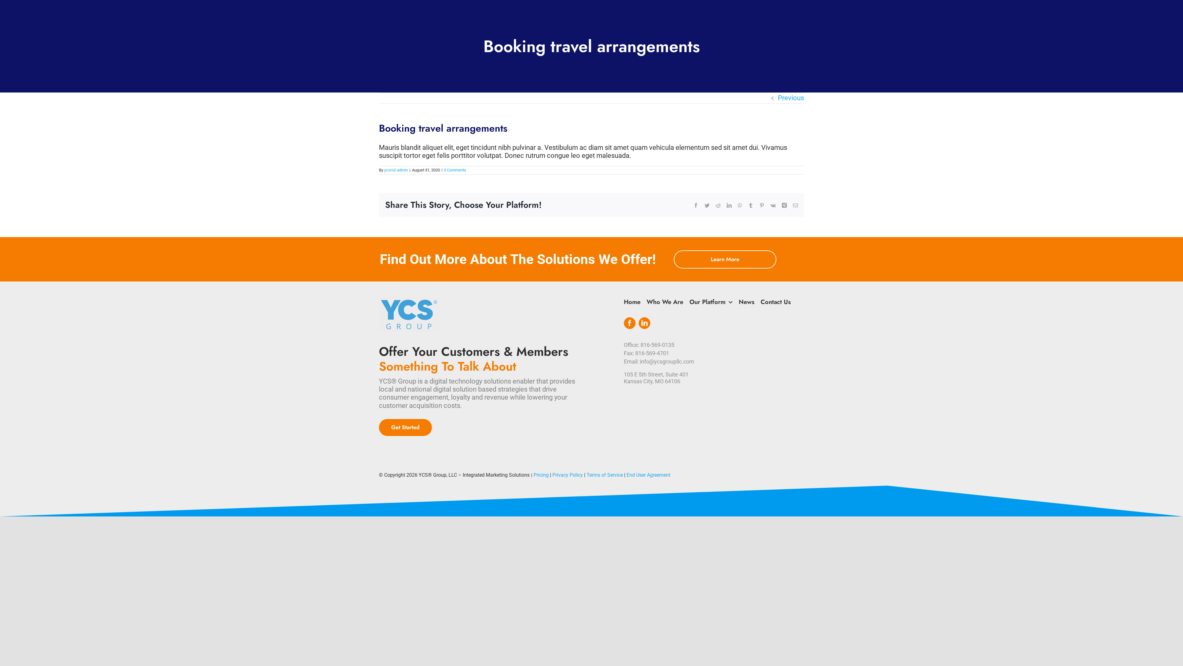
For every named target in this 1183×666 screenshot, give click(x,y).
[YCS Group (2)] (410, 300)
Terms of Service (605, 475)
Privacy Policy (567, 475)
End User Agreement (648, 475)
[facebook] (630, 323)
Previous (791, 98)
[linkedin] (644, 323)
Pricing (541, 475)
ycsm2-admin (396, 170)
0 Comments (455, 170)
